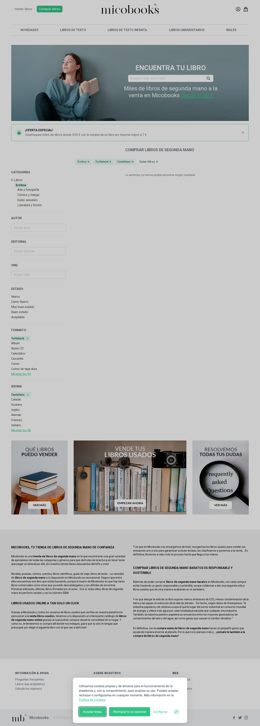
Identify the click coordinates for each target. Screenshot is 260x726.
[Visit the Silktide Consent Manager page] (176, 711)
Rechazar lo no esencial (129, 711)
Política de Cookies (92, 699)
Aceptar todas (92, 711)
